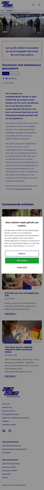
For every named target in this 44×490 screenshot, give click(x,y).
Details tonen (22, 267)
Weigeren (22, 253)
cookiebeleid (29, 246)
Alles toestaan (22, 260)
